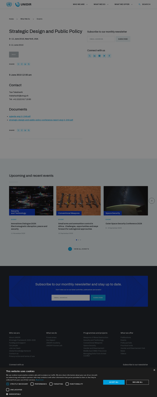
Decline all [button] (138, 382)
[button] (52, 394)
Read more (40, 380)
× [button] (154, 370)
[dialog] (78, 382)
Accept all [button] (113, 382)
